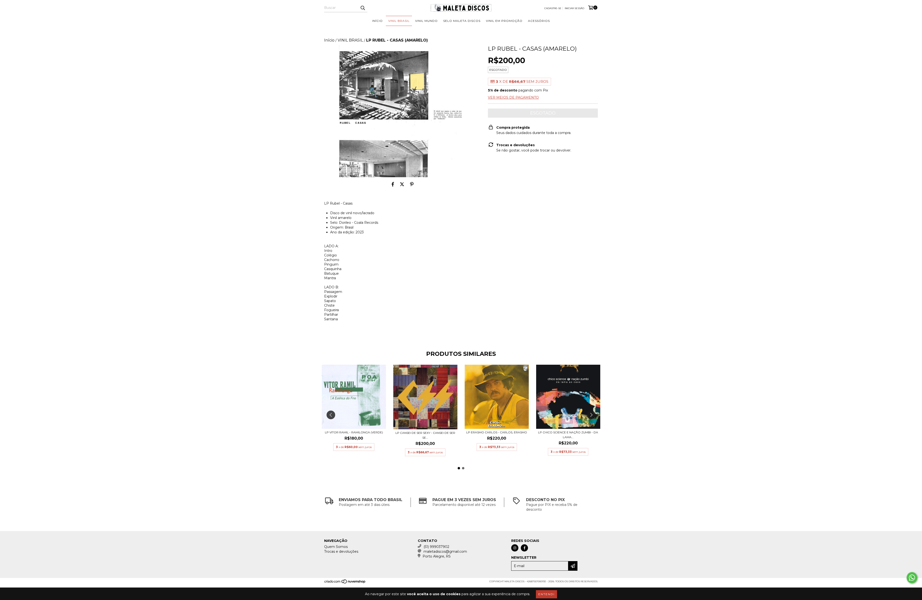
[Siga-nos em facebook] (524, 548)
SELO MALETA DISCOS (461, 21)
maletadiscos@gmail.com (445, 551)
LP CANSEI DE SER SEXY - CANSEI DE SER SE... (425, 435)
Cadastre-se (552, 8)
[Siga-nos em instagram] (514, 548)
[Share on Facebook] (393, 184)
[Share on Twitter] (402, 184)
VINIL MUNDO (426, 21)
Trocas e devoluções (341, 551)
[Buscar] (362, 8)
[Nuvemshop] (345, 583)
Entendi (546, 594)
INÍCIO (377, 21)
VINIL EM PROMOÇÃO (504, 21)
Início (329, 40)
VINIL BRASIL (399, 21)
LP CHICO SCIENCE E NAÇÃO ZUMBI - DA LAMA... (568, 434)
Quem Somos (336, 547)
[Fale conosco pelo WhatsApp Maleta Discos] (912, 577)
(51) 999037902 (436, 547)
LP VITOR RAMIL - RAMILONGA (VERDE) (354, 432)
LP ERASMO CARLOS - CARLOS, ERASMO (496, 432)
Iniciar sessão (574, 8)
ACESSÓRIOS (539, 21)
